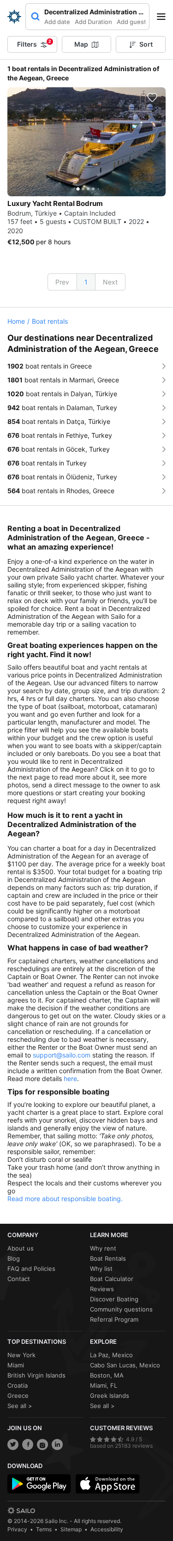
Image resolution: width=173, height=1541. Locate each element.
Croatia (17, 1385)
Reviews (102, 1289)
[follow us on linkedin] (57, 1444)
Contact (18, 1278)
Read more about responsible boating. (65, 1199)
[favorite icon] (152, 97)
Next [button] (110, 282)
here (70, 1078)
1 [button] (86, 282)
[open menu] (164, 16)
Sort (146, 44)
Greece (18, 1395)
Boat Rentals (108, 1258)
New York (21, 1355)
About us (20, 1248)
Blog (13, 1258)
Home (16, 321)
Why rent (103, 1248)
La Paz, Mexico (111, 1355)
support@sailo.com (61, 1055)
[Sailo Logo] (14, 17)
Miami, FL (103, 1385)
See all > (19, 1405)
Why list (101, 1268)
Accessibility (106, 1529)
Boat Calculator (111, 1278)
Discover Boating (114, 1299)
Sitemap (71, 1529)
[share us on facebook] (27, 1444)
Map (81, 44)
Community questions (121, 1309)
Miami (15, 1365)
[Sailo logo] (21, 1510)
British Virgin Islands (36, 1375)
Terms (44, 1529)
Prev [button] (62, 282)
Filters (34, 43)
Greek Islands (109, 1395)
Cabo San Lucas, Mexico (125, 1365)
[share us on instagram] (42, 1444)
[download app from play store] (39, 1483)
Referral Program (114, 1319)
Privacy (17, 1529)
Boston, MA (107, 1375)
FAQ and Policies (31, 1268)
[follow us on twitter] (12, 1444)
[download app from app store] (107, 1483)
